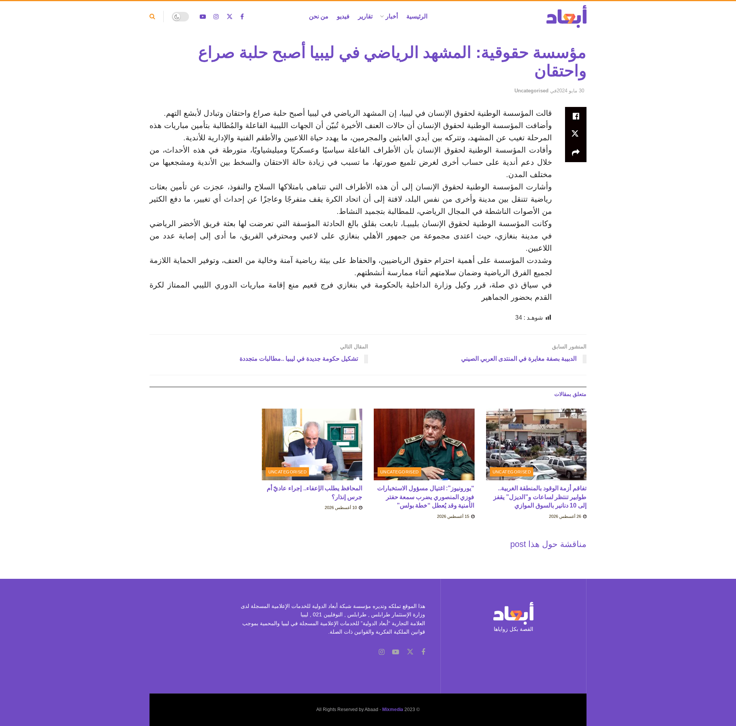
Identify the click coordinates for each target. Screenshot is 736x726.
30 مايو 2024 (570, 91)
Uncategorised (531, 91)
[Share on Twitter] (575, 134)
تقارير (365, 16)
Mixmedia (392, 709)
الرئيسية (416, 16)
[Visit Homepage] (566, 16)
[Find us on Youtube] (203, 16)
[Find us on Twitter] (230, 16)
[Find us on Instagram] (216, 16)
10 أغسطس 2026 (341, 507)
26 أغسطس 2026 (565, 516)
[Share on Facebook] (575, 116)
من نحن (319, 16)
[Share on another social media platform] (575, 153)
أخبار (392, 16)
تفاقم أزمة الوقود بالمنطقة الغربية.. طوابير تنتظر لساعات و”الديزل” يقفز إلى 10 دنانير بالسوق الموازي (539, 497)
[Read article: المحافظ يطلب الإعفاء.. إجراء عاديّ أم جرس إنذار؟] (312, 445)
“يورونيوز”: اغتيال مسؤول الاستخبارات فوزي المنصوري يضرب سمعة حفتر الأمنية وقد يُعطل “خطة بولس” (425, 497)
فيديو (343, 16)
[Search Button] (152, 16)
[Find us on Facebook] (242, 16)
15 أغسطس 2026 (453, 516)
